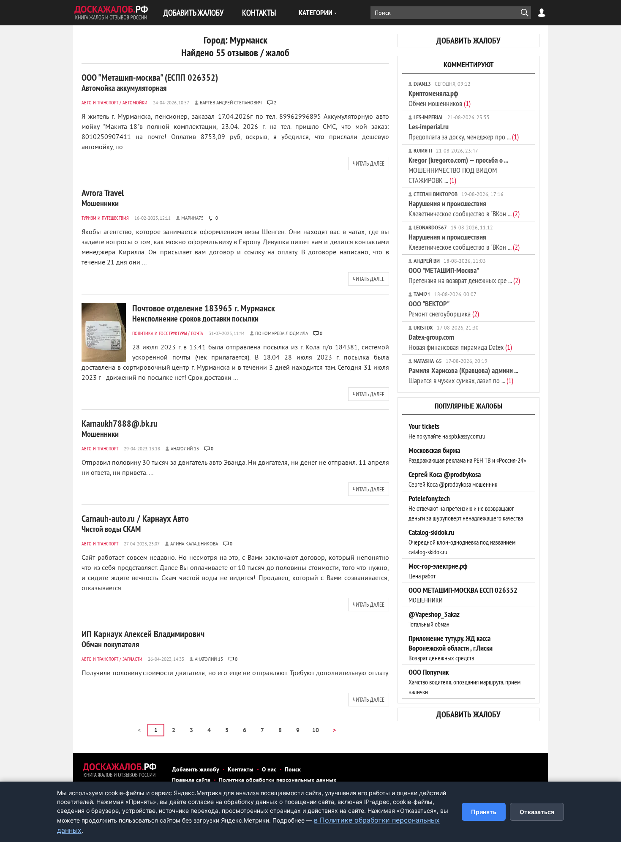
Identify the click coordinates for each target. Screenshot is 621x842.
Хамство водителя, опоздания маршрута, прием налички (464, 682)
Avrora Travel (103, 198)
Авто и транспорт (100, 102)
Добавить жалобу (195, 770)
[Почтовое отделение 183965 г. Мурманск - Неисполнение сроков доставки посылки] (104, 332)
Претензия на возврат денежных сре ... (464, 275)
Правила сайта (191, 780)
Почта (197, 333)
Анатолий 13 (185, 449)
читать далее (368, 163)
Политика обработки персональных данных (277, 780)
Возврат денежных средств (451, 648)
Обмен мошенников (440, 98)
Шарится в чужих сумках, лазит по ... (463, 375)
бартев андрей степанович (231, 103)
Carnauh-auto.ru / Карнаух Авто (135, 523)
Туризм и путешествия (105, 218)
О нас (269, 770)
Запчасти (132, 659)
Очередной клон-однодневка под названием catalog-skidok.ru (462, 542)
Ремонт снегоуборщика (444, 309)
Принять (483, 811)
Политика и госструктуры (159, 333)
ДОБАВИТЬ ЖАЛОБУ (193, 12)
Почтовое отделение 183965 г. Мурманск (203, 313)
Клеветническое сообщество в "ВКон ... (464, 208)
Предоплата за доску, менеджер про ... (464, 132)
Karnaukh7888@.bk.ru (120, 428)
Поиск (293, 770)
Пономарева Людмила (281, 334)
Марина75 (192, 218)
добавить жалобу (468, 40)
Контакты (240, 770)
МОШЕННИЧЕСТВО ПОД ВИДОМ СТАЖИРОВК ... (458, 170)
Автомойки (135, 102)
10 (315, 730)
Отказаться (537, 811)
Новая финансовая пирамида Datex (460, 342)
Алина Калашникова (194, 544)
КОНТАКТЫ (259, 12)
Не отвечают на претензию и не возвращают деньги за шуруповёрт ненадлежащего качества (466, 508)
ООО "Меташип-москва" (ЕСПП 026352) (150, 82)
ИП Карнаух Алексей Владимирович (143, 639)
